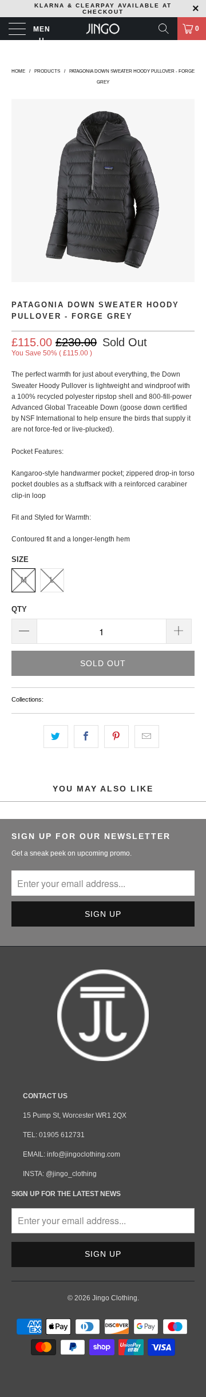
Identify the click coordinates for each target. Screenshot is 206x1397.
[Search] (164, 28)
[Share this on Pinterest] (116, 736)
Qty (19, 609)
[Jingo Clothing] (103, 28)
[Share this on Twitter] (55, 736)
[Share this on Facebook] (86, 736)
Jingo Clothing (114, 1298)
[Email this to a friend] (146, 736)
